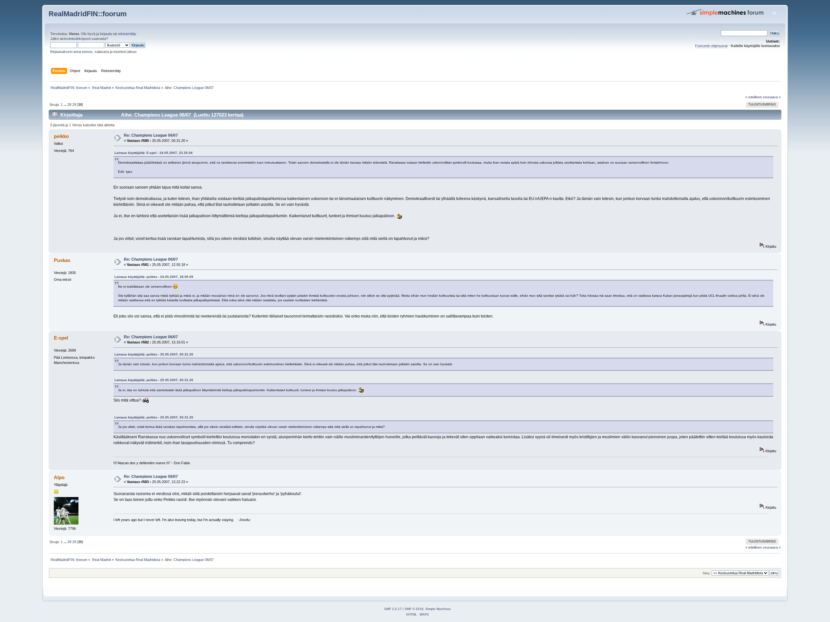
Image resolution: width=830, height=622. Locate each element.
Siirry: (707, 573)
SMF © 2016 (414, 609)
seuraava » (772, 97)
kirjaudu (106, 34)
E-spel (61, 338)
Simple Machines (438, 609)
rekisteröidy (127, 34)
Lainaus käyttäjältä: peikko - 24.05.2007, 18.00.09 (153, 277)
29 (74, 104)
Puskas (62, 260)
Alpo (59, 477)
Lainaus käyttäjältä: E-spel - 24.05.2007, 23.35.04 (153, 153)
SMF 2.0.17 (393, 609)
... (65, 104)
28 (69, 104)
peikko (61, 136)
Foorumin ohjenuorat (711, 46)
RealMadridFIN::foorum (88, 14)
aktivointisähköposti (75, 39)
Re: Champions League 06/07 (151, 135)
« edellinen (753, 97)
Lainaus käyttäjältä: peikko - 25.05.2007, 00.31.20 (153, 354)
